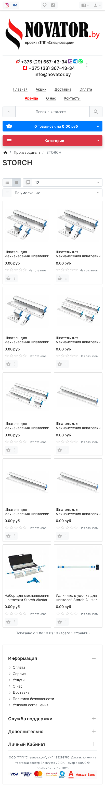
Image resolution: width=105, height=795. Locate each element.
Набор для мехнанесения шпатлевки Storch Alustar (27, 597)
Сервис (19, 673)
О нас (51, 98)
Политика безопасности (33, 699)
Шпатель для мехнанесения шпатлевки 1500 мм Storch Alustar (78, 513)
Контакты (72, 98)
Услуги (18, 680)
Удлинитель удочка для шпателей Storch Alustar (76, 597)
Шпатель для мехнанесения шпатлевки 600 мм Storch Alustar (78, 342)
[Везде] (9, 111)
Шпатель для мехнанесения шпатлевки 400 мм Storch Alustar (27, 342)
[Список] (7, 182)
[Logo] (52, 32)
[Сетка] (16, 182)
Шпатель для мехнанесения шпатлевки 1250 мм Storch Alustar (27, 513)
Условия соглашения (30, 705)
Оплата (86, 89)
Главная (20, 89)
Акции (41, 89)
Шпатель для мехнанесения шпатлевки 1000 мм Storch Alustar (78, 427)
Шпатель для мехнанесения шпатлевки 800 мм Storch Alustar (27, 427)
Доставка (63, 89)
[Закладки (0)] (45, 5)
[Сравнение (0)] (53, 5)
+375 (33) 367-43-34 (52, 68)
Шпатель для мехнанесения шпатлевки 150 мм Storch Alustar (27, 256)
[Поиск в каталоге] (95, 111)
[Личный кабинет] (96, 5)
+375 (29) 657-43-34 (44, 61)
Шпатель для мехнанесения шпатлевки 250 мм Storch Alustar (78, 256)
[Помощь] (85, 5)
